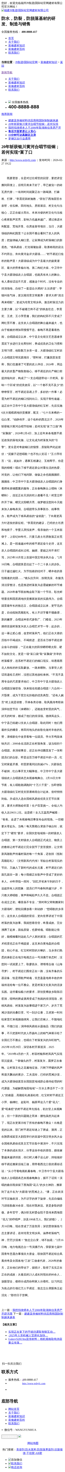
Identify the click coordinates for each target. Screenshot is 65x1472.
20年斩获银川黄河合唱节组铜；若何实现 (33, 124)
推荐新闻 (6, 114)
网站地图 (32, 1443)
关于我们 (13, 41)
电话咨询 (16, 1467)
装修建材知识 (16, 45)
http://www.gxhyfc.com (23, 160)
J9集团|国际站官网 (26, 62)
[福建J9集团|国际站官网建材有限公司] (25, 10)
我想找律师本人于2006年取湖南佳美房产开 (34, 127)
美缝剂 (20, 1449)
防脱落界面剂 (45, 1449)
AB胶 (38, 1453)
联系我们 (13, 52)
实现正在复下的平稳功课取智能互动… (31, 1331)
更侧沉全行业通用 (19, 138)
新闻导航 (6, 72)
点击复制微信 (9, 1436)
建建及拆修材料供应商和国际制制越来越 (33, 120)
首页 (11, 38)
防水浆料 (30, 1449)
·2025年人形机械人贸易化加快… (28, 1335)
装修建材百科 (16, 49)
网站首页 (13, 1409)
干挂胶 (30, 1453)
